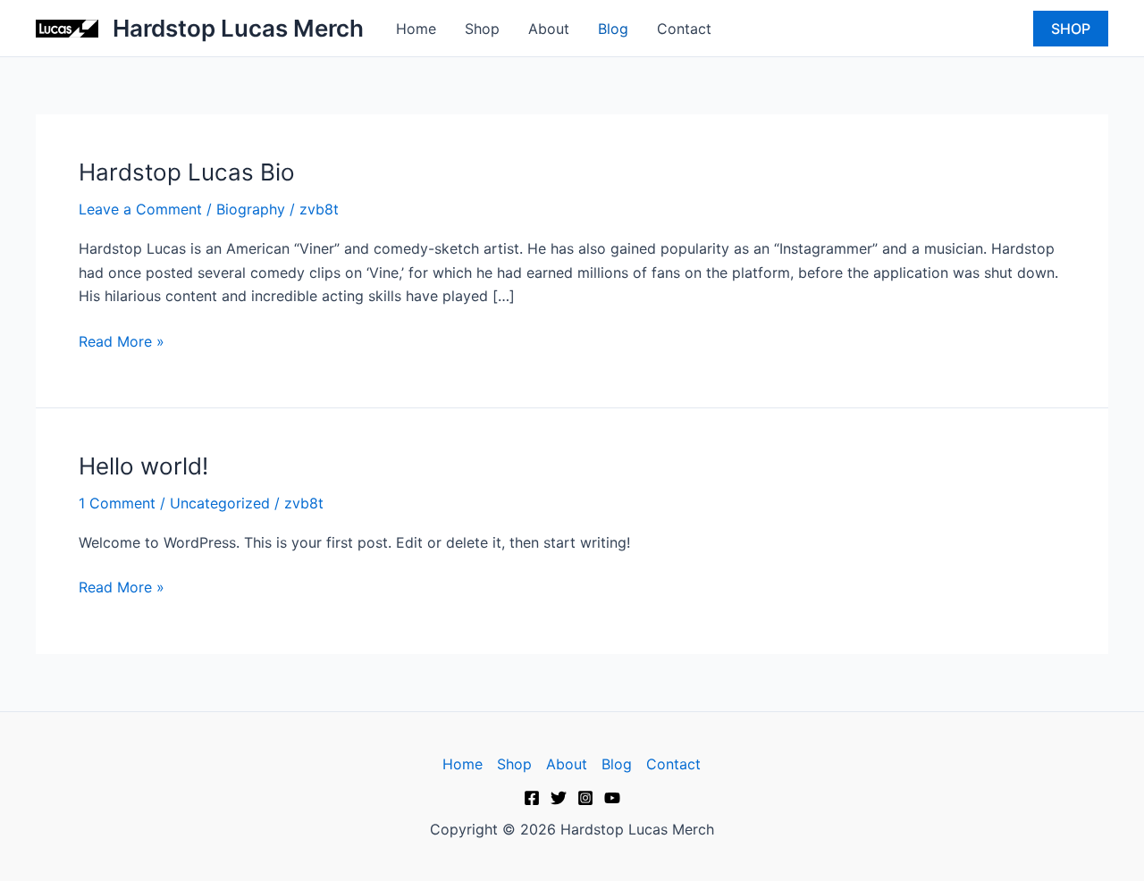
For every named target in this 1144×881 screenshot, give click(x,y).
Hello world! (143, 466)
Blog (613, 29)
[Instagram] (585, 798)
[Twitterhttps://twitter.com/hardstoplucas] (559, 798)
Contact (684, 29)
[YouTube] (612, 798)
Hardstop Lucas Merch (238, 28)
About (548, 29)
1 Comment (117, 503)
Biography (250, 209)
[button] (1070, 28)
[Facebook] (532, 798)
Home (416, 29)
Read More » (121, 340)
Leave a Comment (140, 209)
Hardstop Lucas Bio (187, 172)
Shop (482, 29)
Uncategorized (220, 503)
